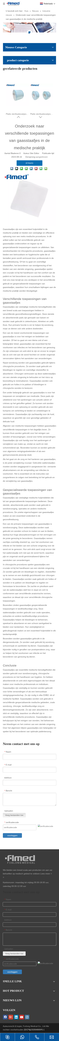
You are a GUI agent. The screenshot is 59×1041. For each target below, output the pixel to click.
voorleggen (12, 835)
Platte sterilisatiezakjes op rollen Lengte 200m (17, 109)
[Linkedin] (16, 1017)
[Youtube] (21, 1017)
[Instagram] (27, 1017)
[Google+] (10, 1017)
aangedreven (42, 157)
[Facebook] (5, 1017)
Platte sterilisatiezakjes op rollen (41, 109)
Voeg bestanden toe (14, 815)
